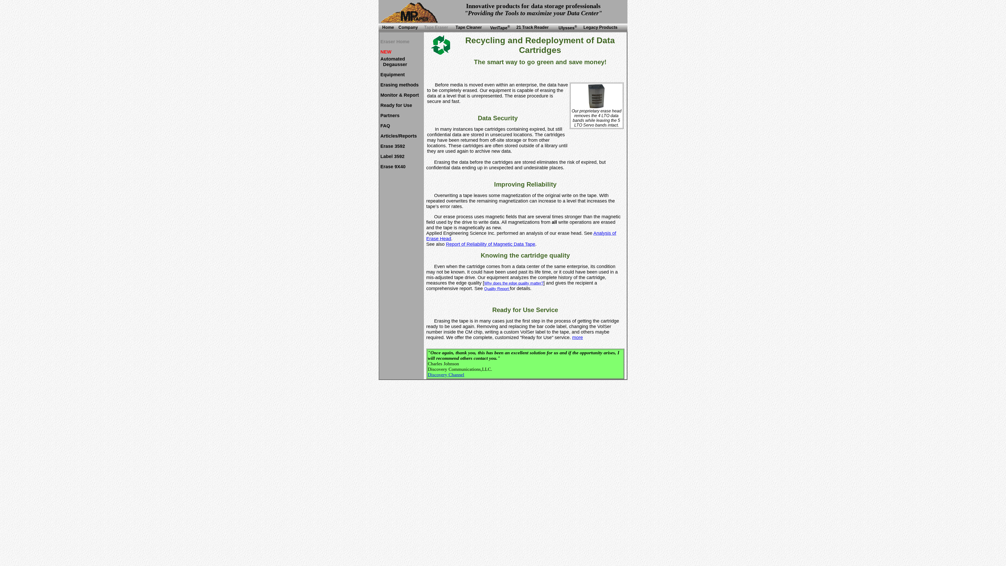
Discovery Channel (446, 374)
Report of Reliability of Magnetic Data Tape (490, 244)
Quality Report (497, 288)
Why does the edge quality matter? (513, 283)
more (577, 337)
